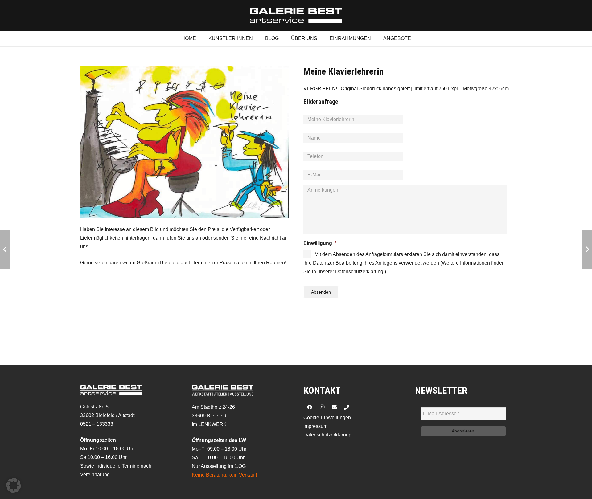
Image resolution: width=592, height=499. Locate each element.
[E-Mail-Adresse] (334, 407)
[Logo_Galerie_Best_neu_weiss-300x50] (296, 15)
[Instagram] (322, 407)
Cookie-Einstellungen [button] (327, 417)
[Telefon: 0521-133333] (346, 407)
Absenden (321, 292)
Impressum (315, 426)
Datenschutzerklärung (327, 434)
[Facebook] (309, 407)
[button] (13, 485)
